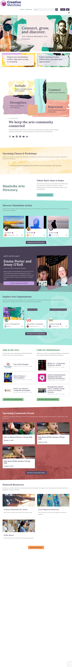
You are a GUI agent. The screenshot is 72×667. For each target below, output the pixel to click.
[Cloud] (13, 136)
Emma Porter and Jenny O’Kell (18, 263)
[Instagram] (10, 136)
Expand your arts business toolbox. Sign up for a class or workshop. (17, 59)
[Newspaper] (27, 136)
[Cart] (67, 9)
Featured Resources (13, 484)
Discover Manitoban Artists (17, 205)
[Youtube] (23, 136)
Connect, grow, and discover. (35, 30)
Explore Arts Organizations (17, 296)
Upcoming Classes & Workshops (20, 153)
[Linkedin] (17, 136)
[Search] (56, 9)
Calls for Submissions (48, 350)
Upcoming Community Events (18, 413)
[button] (69, 12)
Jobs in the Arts (11, 350)
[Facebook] (20, 136)
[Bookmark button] (22, 235)
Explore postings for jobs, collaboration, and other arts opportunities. (50, 59)
